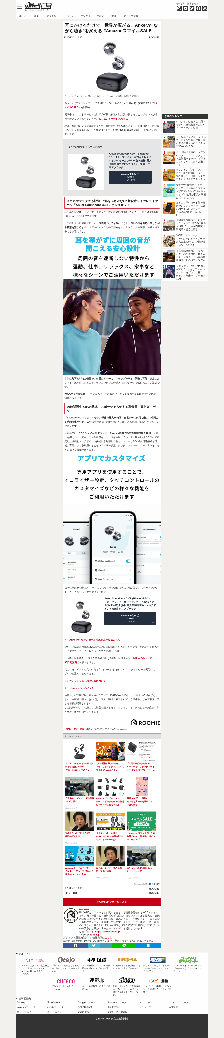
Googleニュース (86, 1002)
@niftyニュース (55, 1007)
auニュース (145, 1007)
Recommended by (141, 884)
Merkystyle (114, 1007)
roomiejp (95, 934)
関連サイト (25, 954)
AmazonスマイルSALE (82, 688)
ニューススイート (26, 1012)
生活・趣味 (71, 893)
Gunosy (21, 1002)
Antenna (173, 1007)
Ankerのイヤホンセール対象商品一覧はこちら (94, 639)
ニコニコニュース (179, 1002)
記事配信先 (25, 998)
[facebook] (75, 945)
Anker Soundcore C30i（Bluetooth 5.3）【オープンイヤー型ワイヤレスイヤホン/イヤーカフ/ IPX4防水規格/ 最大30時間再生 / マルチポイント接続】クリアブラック (130, 160)
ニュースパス (54, 1012)
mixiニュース (146, 1002)
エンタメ (85, 16)
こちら (108, 937)
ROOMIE (154, 37)
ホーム (23, 16)
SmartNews (53, 1002)
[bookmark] (148, 945)
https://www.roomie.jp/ (107, 931)
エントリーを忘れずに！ (116, 118)
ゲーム (70, 16)
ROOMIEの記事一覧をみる (112, 901)
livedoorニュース (117, 1002)
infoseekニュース (26, 1007)
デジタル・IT (53, 16)
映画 (36, 16)
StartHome (83, 1011)
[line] (124, 945)
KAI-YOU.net (85, 1007)
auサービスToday (117, 1012)
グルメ (100, 16)
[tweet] (94, 945)
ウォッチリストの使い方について (87, 681)
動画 (114, 16)
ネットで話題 (131, 16)
